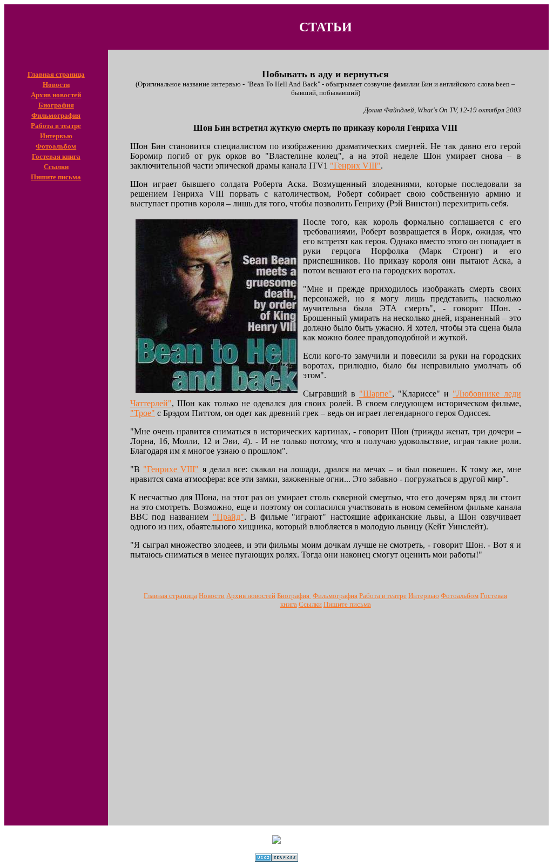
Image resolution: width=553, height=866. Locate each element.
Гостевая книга (56, 156)
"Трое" (142, 413)
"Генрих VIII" (355, 165)
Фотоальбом (56, 145)
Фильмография (55, 115)
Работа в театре (56, 125)
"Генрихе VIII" (171, 469)
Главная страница (56, 74)
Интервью (56, 135)
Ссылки (56, 166)
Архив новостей (56, 94)
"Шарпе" (375, 393)
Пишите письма (56, 176)
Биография (56, 104)
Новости (56, 84)
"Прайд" (228, 516)
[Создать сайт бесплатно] (276, 858)
